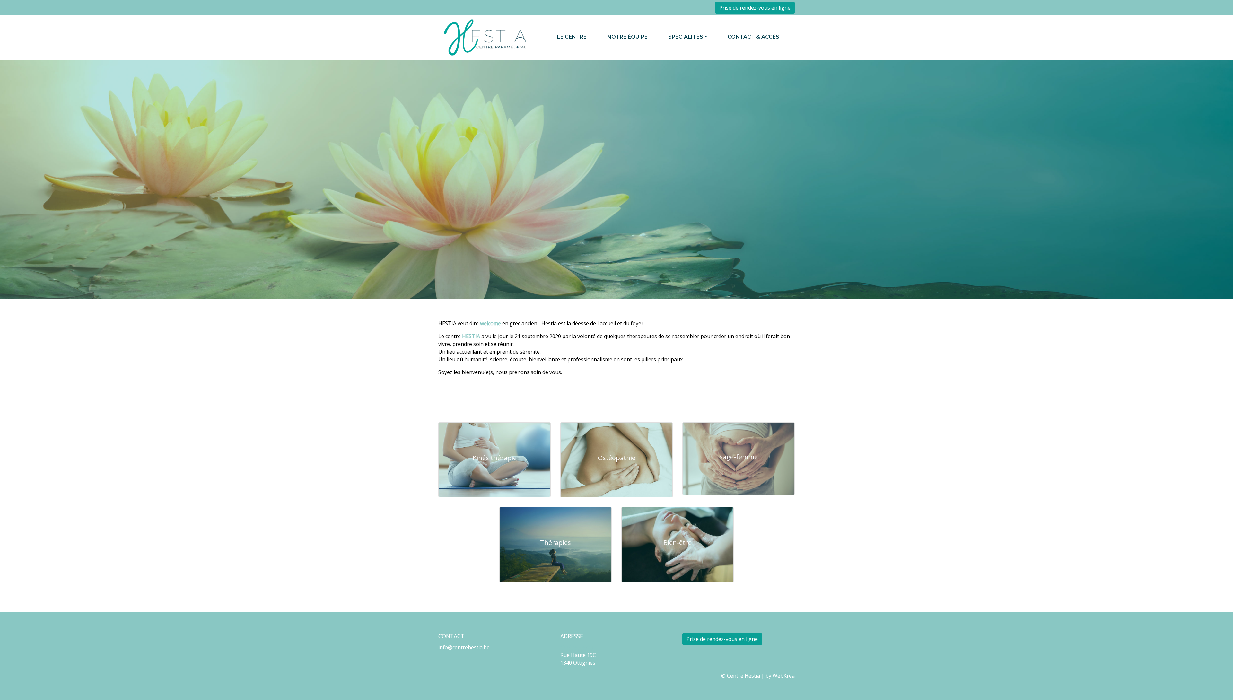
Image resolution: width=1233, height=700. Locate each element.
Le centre (572, 37)
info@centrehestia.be (464, 647)
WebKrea (784, 675)
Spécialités (685, 37)
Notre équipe (627, 37)
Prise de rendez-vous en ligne (755, 7)
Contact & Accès (753, 37)
